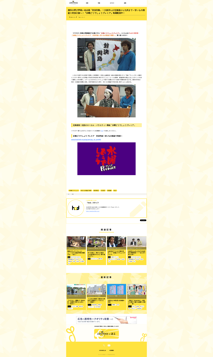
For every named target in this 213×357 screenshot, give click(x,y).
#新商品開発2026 (71, 259)
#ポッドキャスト (94, 258)
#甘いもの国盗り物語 (86, 190)
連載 (125, 3)
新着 (87, 3)
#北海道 (137, 306)
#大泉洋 (103, 190)
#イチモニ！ (70, 308)
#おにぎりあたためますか (75, 257)
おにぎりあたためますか (136, 257)
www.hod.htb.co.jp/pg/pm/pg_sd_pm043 (86, 139)
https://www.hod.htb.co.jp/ (92, 211)
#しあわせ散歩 (97, 306)
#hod (115, 190)
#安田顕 (109, 190)
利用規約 (111, 350)
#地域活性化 (139, 308)
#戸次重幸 (82, 261)
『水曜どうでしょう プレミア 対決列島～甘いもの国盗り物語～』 (94, 35)
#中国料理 (70, 261)
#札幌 (74, 261)
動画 (73, 194)
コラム (130, 306)
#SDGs (133, 306)
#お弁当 (76, 259)
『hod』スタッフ (81, 17)
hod (102, 131)
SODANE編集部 (98, 295)
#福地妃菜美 (94, 304)
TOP (68, 194)
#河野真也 (99, 304)
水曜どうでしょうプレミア (110, 33)
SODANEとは (102, 350)
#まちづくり (133, 308)
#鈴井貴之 (96, 190)
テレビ (69, 306)
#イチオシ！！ (91, 306)
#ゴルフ (81, 259)
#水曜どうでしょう (73, 190)
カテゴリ (112, 3)
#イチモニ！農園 (75, 306)
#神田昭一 (114, 304)
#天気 (118, 304)
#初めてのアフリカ (111, 259)
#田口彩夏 (100, 258)
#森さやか (142, 306)
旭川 (129, 308)
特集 (99, 3)
